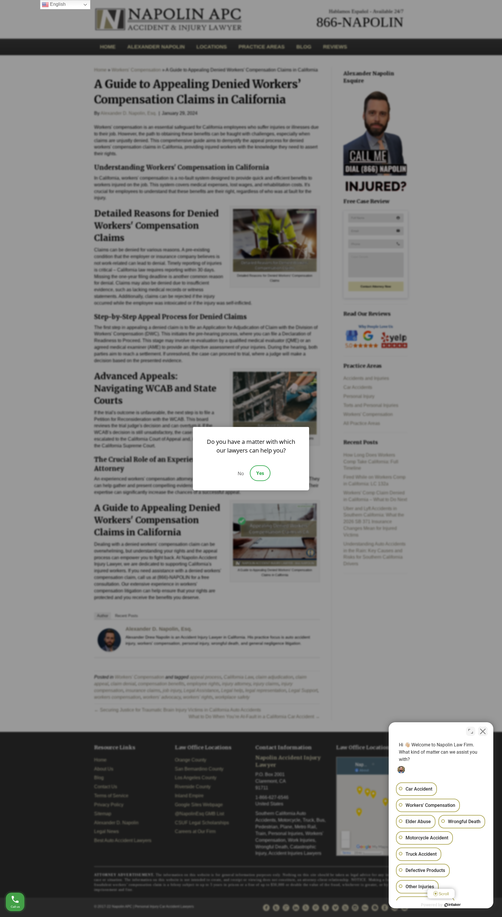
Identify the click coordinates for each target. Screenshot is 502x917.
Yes (260, 473)
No (241, 473)
